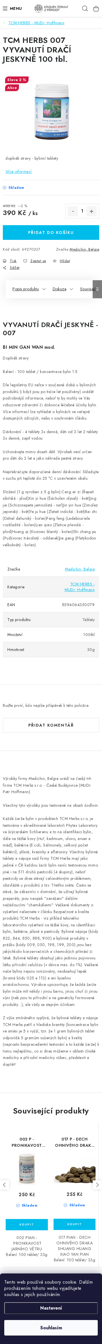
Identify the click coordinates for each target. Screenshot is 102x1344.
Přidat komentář (51, 725)
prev (4, 1184)
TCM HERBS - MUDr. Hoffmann (80, 587)
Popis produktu (25, 289)
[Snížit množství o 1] (73, 211)
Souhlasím (51, 1328)
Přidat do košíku (51, 232)
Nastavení (51, 1308)
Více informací (19, 171)
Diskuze (60, 289)
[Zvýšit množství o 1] (91, 211)
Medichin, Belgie (84, 249)
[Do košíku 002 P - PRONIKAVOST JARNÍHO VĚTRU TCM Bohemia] (27, 1224)
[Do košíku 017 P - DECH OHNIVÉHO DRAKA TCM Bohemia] (74, 1224)
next (97, 1184)
